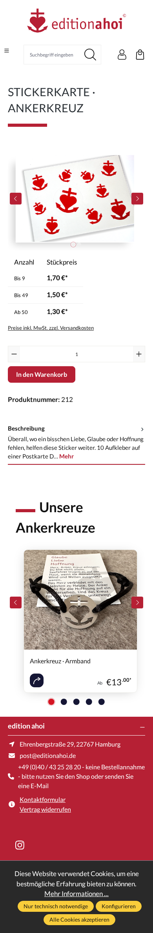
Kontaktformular (43, 799)
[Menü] (6, 50)
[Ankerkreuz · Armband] (80, 600)
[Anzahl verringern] (14, 354)
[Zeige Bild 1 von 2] (73, 244)
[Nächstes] (137, 198)
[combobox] (52, 54)
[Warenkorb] (140, 54)
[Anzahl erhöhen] (139, 354)
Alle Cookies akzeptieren (79, 919)
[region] (76, 198)
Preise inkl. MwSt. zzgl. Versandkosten (51, 328)
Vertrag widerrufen (45, 809)
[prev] (16, 602)
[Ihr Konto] (122, 54)
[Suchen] (90, 54)
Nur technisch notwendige (56, 906)
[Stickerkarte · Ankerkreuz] (76, 198)
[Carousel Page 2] (64, 702)
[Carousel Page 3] (76, 702)
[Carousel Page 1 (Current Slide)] (51, 702)
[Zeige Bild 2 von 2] (79, 244)
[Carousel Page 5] (101, 702)
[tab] (76, 442)
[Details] (37, 680)
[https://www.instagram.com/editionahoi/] (19, 845)
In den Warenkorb (41, 374)
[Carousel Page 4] (89, 702)
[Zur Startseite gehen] (77, 21)
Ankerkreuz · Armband (60, 661)
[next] (137, 602)
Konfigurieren (119, 906)
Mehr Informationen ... (76, 893)
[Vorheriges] (16, 198)
